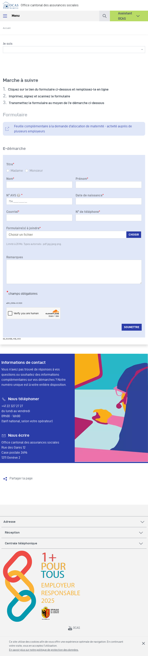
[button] (104, 15)
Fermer (143, 643)
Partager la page (21, 478)
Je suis (7, 43)
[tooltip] (18, 195)
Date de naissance (89, 195)
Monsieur (36, 170)
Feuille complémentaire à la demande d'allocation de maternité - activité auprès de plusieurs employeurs (73, 128)
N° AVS (12, 195)
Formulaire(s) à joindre (23, 228)
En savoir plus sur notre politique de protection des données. (44, 649)
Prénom (81, 179)
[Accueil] (10, 4)
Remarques (14, 257)
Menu (15, 15)
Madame (17, 170)
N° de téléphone (87, 212)
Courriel (12, 212)
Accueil (7, 28)
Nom (9, 179)
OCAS (76, 627)
